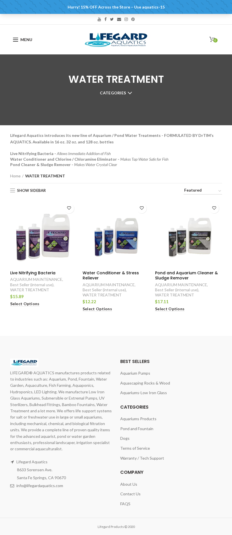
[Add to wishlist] (69, 208)
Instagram (126, 19)
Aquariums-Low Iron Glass (143, 392)
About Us (128, 484)
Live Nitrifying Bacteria (32, 272)
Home (15, 175)
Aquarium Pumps (135, 373)
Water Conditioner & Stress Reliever (111, 275)
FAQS (125, 503)
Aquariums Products (138, 418)
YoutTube (99, 19)
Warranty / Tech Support (142, 458)
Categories (113, 92)
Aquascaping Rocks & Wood (145, 383)
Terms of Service (135, 448)
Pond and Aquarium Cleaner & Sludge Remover (186, 275)
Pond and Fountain (136, 428)
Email (119, 19)
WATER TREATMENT (29, 289)
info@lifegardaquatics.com (39, 485)
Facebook (105, 19)
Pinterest (133, 19)
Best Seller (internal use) (31, 284)
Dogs (125, 438)
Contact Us (130, 493)
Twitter (111, 19)
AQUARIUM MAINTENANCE (36, 279)
